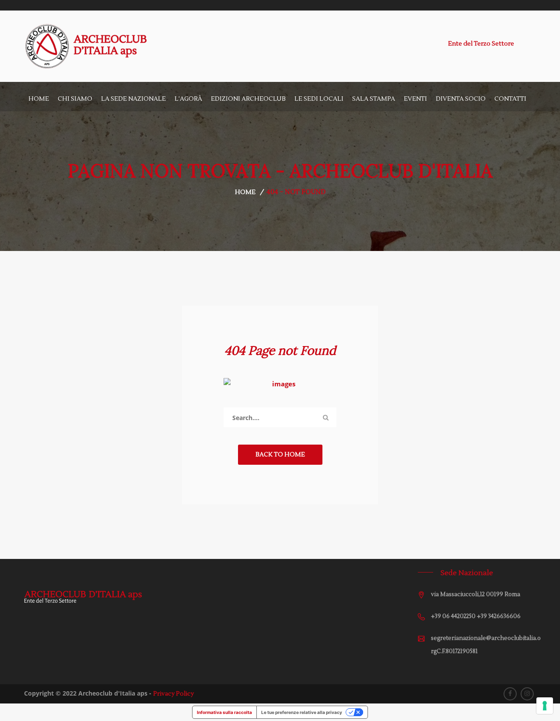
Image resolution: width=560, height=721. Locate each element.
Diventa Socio (461, 99)
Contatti (510, 99)
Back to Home (280, 455)
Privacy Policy (173, 694)
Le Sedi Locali (318, 99)
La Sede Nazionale (133, 99)
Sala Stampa (373, 99)
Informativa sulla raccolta (224, 712)
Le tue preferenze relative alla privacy (301, 712)
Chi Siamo (75, 99)
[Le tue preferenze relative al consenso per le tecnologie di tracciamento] (544, 705)
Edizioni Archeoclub (248, 99)
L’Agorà (188, 99)
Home (38, 99)
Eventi (415, 99)
